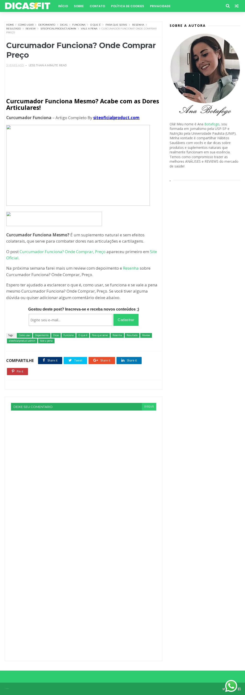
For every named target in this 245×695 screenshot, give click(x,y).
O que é (95, 24)
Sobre (79, 6)
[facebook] (239, 689)
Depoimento (46, 24)
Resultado (13, 28)
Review (31, 28)
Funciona (78, 24)
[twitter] (223, 689)
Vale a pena (89, 28)
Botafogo (211, 124)
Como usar (25, 24)
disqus (149, 406)
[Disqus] (83, 470)
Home (10, 24)
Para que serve (116, 24)
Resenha (138, 24)
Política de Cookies (127, 6)
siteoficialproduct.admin (58, 28)
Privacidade (160, 6)
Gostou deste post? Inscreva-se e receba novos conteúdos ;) (83, 309)
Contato (97, 6)
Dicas (63, 24)
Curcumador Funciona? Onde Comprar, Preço (63, 251)
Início (63, 6)
